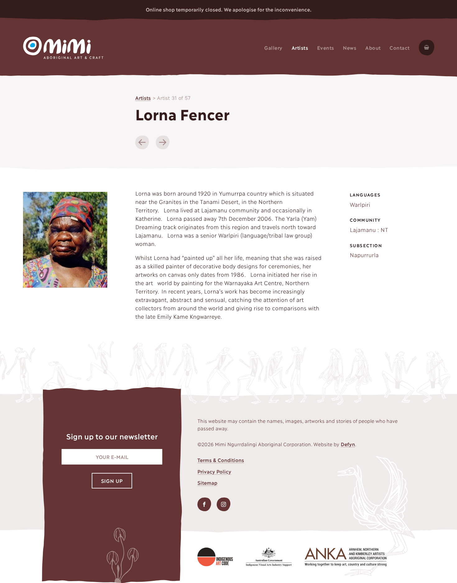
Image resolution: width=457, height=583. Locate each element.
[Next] (162, 142)
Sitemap (207, 482)
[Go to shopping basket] (424, 47)
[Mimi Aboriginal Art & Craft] (63, 46)
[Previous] (142, 142)
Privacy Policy (214, 471)
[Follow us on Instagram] (223, 504)
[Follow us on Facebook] (204, 504)
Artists (143, 97)
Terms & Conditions (220, 460)
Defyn (348, 444)
